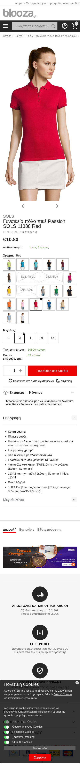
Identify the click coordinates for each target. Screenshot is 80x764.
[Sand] (62, 304)
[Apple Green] (9, 264)
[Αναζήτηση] (53, 26)
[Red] (36, 304)
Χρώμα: (8, 255)
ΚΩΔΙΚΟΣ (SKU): (12, 232)
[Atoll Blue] (36, 264)
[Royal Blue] (49, 304)
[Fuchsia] (70, 278)
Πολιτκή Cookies (63, 694)
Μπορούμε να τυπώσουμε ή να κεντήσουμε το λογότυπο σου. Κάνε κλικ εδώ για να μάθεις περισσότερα (39, 402)
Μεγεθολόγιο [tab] (13, 500)
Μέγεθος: (9, 330)
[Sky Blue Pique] (9, 318)
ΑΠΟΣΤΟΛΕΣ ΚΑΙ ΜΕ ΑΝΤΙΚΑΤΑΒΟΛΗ (40, 606)
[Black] (49, 264)
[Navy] (70, 291)
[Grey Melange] (43, 291)
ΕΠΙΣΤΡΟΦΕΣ (40, 644)
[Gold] (9, 291)
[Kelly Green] (56, 291)
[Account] (65, 26)
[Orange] (9, 304)
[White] (22, 318)
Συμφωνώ (40, 757)
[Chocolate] (9, 278)
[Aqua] (22, 264)
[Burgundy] (62, 264)
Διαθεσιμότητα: (12, 247)
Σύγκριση (66, 381)
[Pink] (22, 304)
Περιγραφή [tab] (12, 418)
